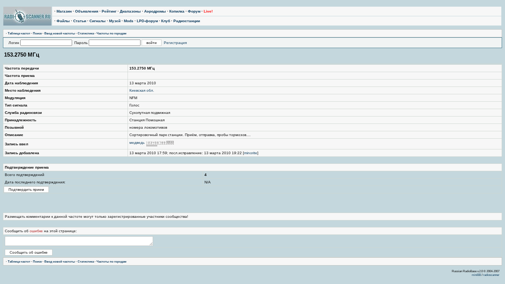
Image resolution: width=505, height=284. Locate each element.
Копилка (176, 11)
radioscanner (491, 275)
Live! (208, 11)
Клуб (165, 21)
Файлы (63, 21)
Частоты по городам (111, 33)
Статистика (86, 33)
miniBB (476, 275)
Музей (115, 21)
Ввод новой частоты (59, 33)
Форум (194, 11)
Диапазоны (130, 11)
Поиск (37, 33)
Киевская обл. (141, 90)
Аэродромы (155, 11)
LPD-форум (147, 21)
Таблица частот (19, 33)
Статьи (79, 21)
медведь (137, 143)
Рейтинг (109, 11)
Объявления (86, 11)
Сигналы (97, 21)
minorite (250, 153)
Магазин (64, 11)
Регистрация (175, 43)
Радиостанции (186, 21)
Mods (128, 21)
